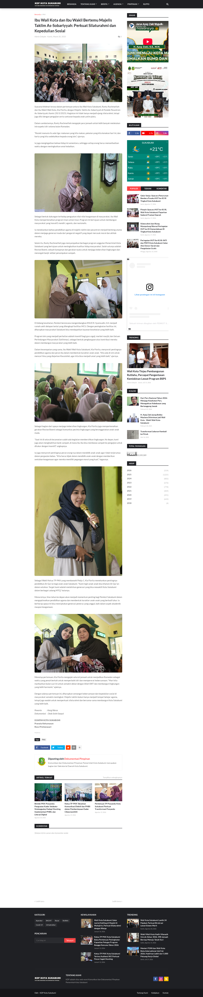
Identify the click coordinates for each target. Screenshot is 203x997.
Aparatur (39, 921)
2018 (147, 503)
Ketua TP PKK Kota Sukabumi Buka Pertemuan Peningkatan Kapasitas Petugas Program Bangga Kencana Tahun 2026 (107, 941)
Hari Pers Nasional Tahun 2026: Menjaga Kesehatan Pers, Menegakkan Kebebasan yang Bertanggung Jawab (154, 402)
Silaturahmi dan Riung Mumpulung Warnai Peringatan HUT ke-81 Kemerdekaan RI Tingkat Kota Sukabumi (154, 227)
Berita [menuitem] (104, 4)
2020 (147, 495)
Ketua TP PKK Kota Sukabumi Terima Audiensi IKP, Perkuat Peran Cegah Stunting (107, 956)
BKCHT (49, 921)
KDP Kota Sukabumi (48, 993)
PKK (44, 14)
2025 (147, 474)
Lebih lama (116, 901)
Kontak (165, 993)
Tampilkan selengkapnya (112, 777)
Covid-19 (39, 925)
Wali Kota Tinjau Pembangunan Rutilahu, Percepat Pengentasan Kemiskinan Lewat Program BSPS (146, 375)
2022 (147, 487)
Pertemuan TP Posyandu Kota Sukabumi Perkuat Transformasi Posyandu (108, 806)
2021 (147, 491)
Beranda (38, 14)
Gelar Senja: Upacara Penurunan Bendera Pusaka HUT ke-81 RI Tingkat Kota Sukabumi (154, 198)
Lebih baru (40, 901)
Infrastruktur (51, 925)
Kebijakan (155, 993)
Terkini (147, 188)
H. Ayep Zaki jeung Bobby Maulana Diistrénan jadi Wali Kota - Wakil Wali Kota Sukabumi (152, 419)
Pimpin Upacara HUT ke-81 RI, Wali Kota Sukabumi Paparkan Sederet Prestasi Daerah (153, 212)
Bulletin (65, 921)
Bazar (57, 921)
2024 (147, 478)
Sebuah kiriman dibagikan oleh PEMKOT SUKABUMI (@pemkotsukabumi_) (162, 323)
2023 (147, 483)
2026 (147, 470)
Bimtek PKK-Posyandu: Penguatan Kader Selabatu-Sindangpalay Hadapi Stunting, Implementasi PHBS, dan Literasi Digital (48, 809)
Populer (134, 188)
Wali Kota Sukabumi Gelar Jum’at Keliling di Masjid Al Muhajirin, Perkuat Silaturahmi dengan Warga (107, 924)
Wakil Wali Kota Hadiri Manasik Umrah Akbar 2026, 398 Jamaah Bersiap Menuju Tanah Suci (154, 937)
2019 (147, 499)
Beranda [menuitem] (71, 4)
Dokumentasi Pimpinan (77, 758)
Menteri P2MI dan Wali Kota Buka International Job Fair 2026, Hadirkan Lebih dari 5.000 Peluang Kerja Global (154, 952)
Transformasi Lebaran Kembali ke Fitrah (153, 432)
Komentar (162, 188)
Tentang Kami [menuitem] (88, 4)
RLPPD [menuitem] (146, 4)
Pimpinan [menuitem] (132, 4)
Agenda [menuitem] (117, 4)
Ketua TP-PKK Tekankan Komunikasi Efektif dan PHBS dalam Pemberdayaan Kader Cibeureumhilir (77, 807)
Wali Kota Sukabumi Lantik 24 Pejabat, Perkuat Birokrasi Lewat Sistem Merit (153, 923)
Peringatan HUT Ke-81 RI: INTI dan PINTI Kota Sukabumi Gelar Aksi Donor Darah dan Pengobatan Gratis (154, 244)
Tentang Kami (142, 993)
